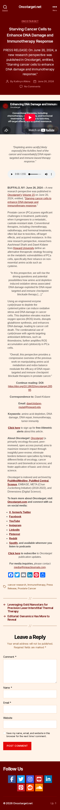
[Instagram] (30, 779)
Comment (9, 656)
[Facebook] (12, 779)
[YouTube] (39, 779)
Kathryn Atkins (22, 81)
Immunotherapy (36, 584)
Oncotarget (30, 21)
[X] (21, 779)
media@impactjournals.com (30, 567)
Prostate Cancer (27, 588)
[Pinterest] (21, 787)
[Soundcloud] (39, 787)
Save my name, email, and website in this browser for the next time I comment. (28, 735)
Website (7, 718)
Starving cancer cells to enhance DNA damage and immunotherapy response (29, 202)
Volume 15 (29, 195)
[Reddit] (30, 787)
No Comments (32, 86)
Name (7, 687)
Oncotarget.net (30, 6)
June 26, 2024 (46, 81)
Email (7, 702)
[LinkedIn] (48, 779)
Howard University (23, 248)
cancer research (17, 584)
